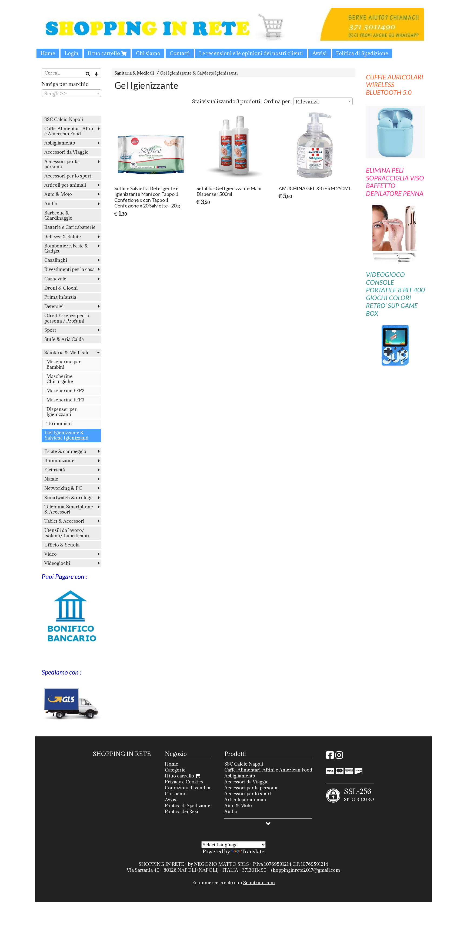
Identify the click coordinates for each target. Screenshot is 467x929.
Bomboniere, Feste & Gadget (66, 248)
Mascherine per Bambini (63, 364)
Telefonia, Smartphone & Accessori (68, 509)
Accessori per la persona (61, 164)
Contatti (180, 53)
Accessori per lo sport (67, 176)
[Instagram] (339, 757)
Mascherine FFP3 (65, 400)
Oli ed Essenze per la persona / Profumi (66, 318)
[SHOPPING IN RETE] (233, 33)
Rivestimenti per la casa (69, 269)
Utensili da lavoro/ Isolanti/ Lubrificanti (66, 532)
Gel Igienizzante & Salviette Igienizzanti (199, 73)
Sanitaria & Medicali (134, 73)
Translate (252, 851)
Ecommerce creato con (233, 883)
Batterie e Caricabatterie (69, 227)
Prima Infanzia (60, 297)
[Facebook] (330, 757)
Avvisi (319, 53)
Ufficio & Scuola (61, 545)
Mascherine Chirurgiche (59, 378)
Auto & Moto (58, 194)
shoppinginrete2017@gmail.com (305, 870)
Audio (50, 204)
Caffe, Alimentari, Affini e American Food (69, 131)
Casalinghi (55, 260)
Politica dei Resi (181, 811)
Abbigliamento (59, 143)
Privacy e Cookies (184, 782)
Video (50, 554)
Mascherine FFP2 (65, 391)
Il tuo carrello (104, 53)
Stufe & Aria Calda (64, 339)
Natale (51, 479)
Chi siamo (148, 53)
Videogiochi (57, 563)
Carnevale (55, 279)
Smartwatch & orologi (67, 498)
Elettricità (54, 470)
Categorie (175, 770)
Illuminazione (59, 461)
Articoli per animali (65, 185)
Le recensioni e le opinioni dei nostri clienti (251, 53)
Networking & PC (63, 488)
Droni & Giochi (61, 288)
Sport (50, 330)
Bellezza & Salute (62, 237)
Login (71, 53)
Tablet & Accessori (64, 521)
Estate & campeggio (65, 451)
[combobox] (323, 101)
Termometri (59, 424)
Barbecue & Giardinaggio (58, 215)
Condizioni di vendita (187, 788)
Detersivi (54, 306)
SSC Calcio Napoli (63, 119)
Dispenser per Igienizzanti (61, 411)
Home (48, 53)
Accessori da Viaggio (66, 152)
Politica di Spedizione (362, 53)
